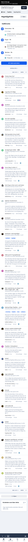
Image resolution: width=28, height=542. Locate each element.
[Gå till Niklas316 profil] (2, 457)
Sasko (6, 369)
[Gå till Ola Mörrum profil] (2, 119)
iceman (6, 178)
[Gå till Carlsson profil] (2, 234)
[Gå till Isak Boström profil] (2, 201)
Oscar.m (7, 354)
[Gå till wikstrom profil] (5, 35)
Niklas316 (12, 458)
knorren (12, 291)
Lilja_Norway (8, 415)
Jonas (10, 48)
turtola (6, 98)
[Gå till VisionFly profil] (2, 185)
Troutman (7, 248)
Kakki (11, 474)
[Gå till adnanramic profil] (2, 105)
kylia (6, 468)
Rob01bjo (12, 135)
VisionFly (12, 186)
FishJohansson (8, 339)
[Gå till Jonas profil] (5, 47)
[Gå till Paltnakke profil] (5, 58)
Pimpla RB (9, 58)
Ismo (11, 93)
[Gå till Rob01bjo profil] (2, 135)
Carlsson (7, 229)
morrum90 (12, 256)
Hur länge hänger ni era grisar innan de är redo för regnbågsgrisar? (17, 45)
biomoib (12, 308)
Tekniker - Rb (8, 52)
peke (6, 266)
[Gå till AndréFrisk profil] (2, 218)
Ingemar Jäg (8, 301)
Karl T (6, 87)
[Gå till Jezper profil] (2, 168)
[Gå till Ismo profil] (2, 92)
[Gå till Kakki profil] (2, 473)
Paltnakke (17, 58)
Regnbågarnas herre (15, 151)
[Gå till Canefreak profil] (2, 77)
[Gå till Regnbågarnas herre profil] (2, 150)
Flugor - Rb (8, 39)
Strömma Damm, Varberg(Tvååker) (16, 34)
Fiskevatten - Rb (9, 28)
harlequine (7, 281)
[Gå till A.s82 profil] (2, 374)
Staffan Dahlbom (9, 322)
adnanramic (13, 106)
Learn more (3, 2)
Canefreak (12, 77)
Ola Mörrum (13, 120)
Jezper (11, 169)
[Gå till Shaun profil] (2, 440)
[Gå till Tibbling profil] (2, 271)
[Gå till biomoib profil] (2, 308)
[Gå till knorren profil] (2, 288)
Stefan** (7, 450)
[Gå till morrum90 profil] (2, 255)
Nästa (22, 72)
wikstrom (11, 35)
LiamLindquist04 (9, 161)
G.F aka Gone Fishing (10, 383)
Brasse (6, 484)
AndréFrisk (12, 219)
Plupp (11, 330)
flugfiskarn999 (13, 360)
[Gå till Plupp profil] (2, 329)
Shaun (11, 441)
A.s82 (11, 375)
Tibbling (12, 272)
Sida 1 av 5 (14, 72)
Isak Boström (13, 202)
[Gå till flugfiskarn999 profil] (2, 359)
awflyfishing (8, 196)
